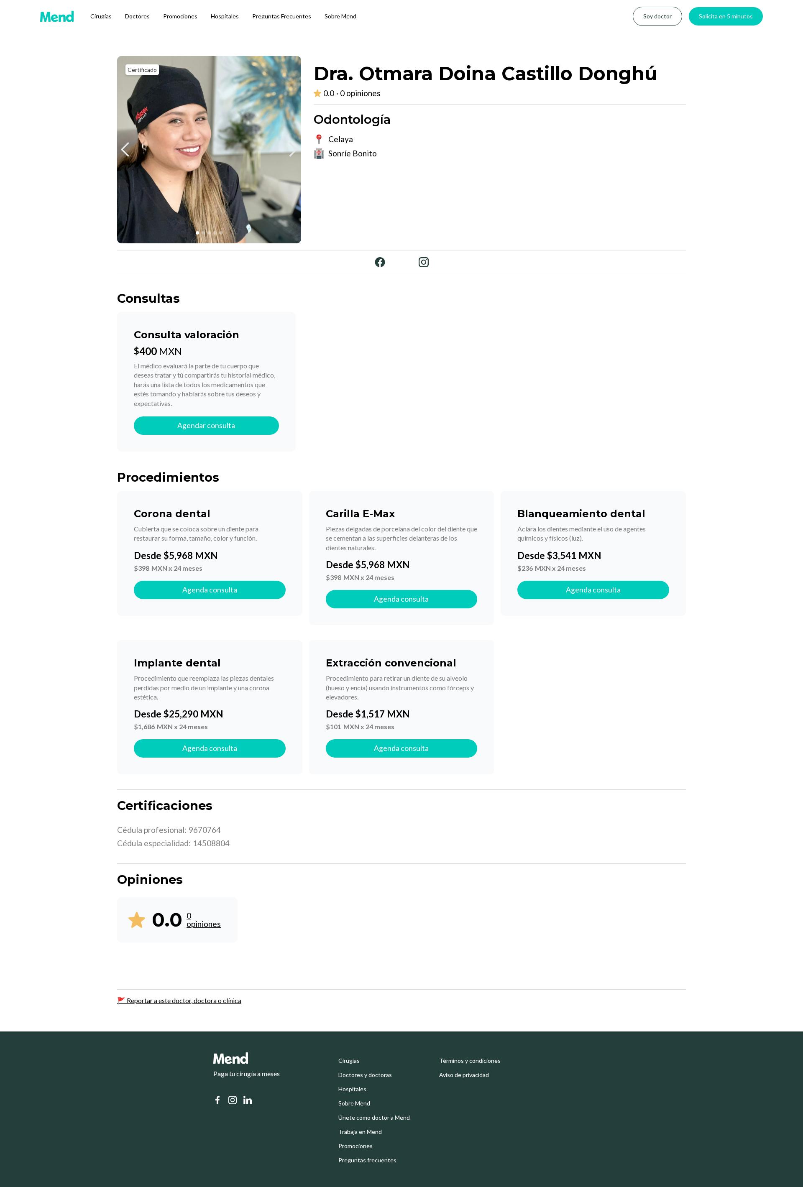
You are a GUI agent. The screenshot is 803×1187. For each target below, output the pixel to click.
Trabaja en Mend (360, 1131)
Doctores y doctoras (365, 1075)
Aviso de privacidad (464, 1075)
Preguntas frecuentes (367, 1160)
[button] (125, 149)
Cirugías (101, 16)
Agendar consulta (206, 425)
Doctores (137, 16)
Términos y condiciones (470, 1060)
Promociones (180, 16)
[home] (57, 16)
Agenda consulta (209, 589)
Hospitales (225, 16)
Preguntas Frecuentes (281, 16)
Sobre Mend (340, 16)
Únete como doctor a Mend (374, 1117)
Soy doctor (657, 16)
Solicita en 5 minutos (726, 16)
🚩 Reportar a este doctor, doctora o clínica (179, 1000)
